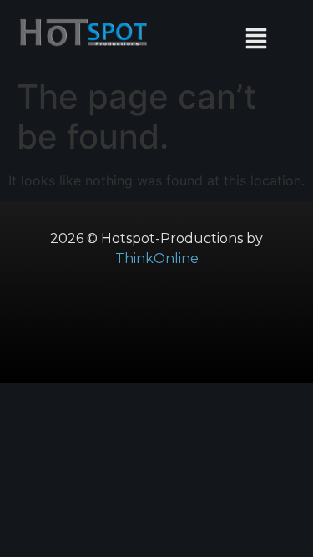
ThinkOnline (157, 258)
